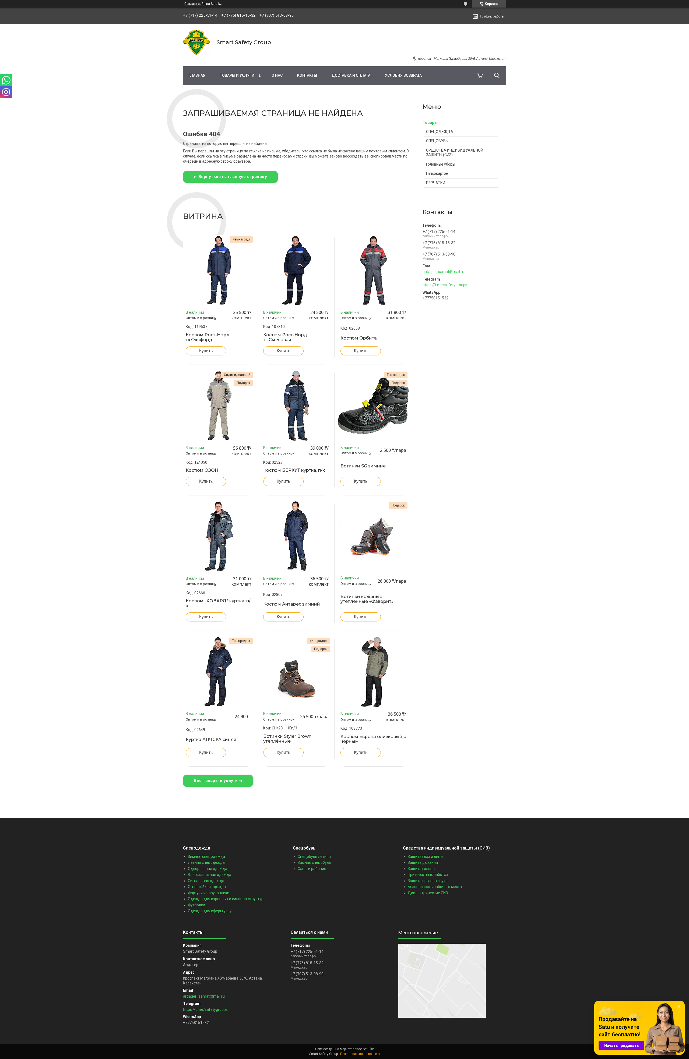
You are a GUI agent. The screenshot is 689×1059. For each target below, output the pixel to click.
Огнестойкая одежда (207, 887)
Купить (206, 350)
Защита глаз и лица (425, 856)
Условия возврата (403, 75)
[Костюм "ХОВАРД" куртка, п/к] (218, 536)
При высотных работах (428, 874)
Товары (430, 122)
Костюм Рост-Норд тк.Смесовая (285, 337)
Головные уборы (440, 164)
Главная (196, 75)
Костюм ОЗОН (202, 470)
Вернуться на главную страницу (232, 176)
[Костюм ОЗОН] (218, 405)
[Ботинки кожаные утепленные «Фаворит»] (373, 536)
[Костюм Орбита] (373, 270)
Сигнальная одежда (206, 881)
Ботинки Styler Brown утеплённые (287, 739)
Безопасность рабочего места (435, 887)
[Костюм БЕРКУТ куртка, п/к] (296, 405)
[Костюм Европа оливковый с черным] (373, 671)
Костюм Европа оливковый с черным (373, 739)
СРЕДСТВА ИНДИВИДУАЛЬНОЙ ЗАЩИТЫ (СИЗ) (454, 152)
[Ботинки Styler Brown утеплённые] (296, 671)
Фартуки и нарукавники (208, 893)
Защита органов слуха (428, 881)
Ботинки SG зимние (363, 466)
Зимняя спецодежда (206, 856)
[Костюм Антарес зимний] (296, 536)
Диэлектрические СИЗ (428, 893)
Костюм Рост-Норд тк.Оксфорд (208, 337)
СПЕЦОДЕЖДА (439, 132)
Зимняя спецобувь (314, 862)
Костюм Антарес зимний (291, 604)
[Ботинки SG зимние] (373, 405)
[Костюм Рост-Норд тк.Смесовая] (296, 270)
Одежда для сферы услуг (210, 911)
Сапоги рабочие (312, 868)
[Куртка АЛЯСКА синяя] (218, 671)
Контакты (307, 75)
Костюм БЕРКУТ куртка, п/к (294, 470)
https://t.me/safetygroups (445, 285)
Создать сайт (194, 4)
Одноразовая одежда (207, 868)
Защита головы (421, 868)
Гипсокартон (437, 173)
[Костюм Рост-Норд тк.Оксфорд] (218, 270)
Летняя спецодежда (206, 862)
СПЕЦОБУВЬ (437, 141)
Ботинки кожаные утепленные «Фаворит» (366, 599)
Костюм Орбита (358, 338)
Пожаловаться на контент (360, 1054)
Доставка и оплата (351, 75)
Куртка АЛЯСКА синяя (211, 739)
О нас (277, 75)
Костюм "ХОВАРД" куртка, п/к (218, 603)
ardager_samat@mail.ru (443, 272)
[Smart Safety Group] (196, 42)
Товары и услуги (237, 75)
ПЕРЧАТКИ (435, 183)
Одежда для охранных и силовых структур (225, 899)
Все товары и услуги (216, 780)
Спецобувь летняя (314, 856)
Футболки (196, 905)
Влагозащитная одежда (209, 874)
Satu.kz (368, 1049)
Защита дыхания (423, 862)
